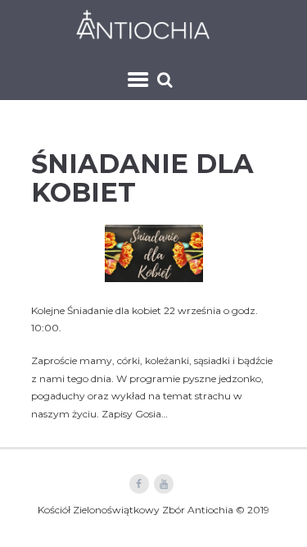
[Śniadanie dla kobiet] (154, 253)
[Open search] (167, 79)
